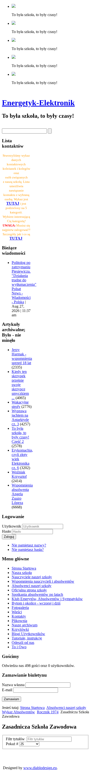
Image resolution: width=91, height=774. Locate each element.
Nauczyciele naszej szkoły (32, 577)
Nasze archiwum (24, 625)
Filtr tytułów (16, 739)
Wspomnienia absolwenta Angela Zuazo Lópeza (22, 494)
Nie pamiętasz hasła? (28, 549)
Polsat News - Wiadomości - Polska (21, 295)
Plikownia (19, 621)
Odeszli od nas (23, 642)
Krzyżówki (20, 629)
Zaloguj (9, 536)
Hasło (7, 531)
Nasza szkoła (22, 573)
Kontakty (19, 616)
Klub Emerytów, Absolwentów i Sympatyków (47, 599)
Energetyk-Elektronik (38, 102)
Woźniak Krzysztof (19, 474)
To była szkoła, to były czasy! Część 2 (20, 435)
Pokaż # (12, 744)
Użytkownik (11, 526)
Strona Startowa (24, 568)
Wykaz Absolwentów (18, 712)
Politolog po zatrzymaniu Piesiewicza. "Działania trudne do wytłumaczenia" (24, 273)
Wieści (17, 612)
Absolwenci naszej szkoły (31, 586)
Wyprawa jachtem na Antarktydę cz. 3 (20, 417)
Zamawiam (11, 699)
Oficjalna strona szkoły (29, 590)
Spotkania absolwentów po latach (37, 594)
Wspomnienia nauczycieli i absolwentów (43, 581)
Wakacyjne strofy (20, 404)
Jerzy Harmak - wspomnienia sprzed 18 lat (22, 356)
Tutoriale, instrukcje (27, 638)
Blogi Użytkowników (28, 634)
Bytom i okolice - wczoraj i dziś (36, 603)
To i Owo (19, 647)
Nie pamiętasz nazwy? (29, 545)
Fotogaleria (20, 608)
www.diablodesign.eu (40, 768)
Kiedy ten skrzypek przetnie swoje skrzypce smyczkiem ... (20, 385)
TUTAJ (15, 238)
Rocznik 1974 (47, 712)
